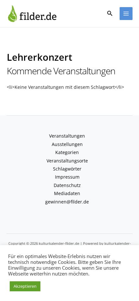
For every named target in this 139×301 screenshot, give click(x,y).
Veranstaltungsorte (67, 161)
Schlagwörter (67, 169)
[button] (110, 13)
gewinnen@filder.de (67, 202)
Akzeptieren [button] (25, 286)
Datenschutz (67, 185)
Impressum (67, 177)
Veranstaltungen (67, 136)
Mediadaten (67, 193)
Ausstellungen (67, 144)
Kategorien (67, 152)
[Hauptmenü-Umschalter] (126, 13)
